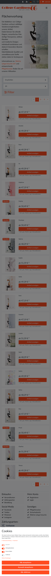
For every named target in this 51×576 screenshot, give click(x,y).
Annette (21, 125)
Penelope (21, 220)
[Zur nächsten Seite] (47, 100)
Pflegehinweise (7, 69)
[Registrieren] (27, 2)
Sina (20, 409)
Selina (20, 390)
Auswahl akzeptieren (25, 567)
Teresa (20, 465)
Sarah (20, 352)
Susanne (21, 314)
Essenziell (7, 544)
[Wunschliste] (37, 2)
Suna (20, 295)
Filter (10, 92)
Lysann (21, 333)
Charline (21, 446)
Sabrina (21, 239)
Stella (20, 276)
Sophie (21, 258)
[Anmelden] (23, 2)
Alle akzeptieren (25, 562)
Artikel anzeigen (32, 116)
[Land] (30, 2)
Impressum (15, 540)
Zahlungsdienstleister (10, 548)
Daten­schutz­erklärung (7, 540)
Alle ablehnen (25, 572)
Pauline (21, 201)
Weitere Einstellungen (6, 558)
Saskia (20, 371)
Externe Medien (9, 551)
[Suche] (34, 2)
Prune (20, 427)
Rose (20, 144)
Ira (19, 163)
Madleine (21, 182)
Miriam (21, 107)
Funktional (8, 554)
